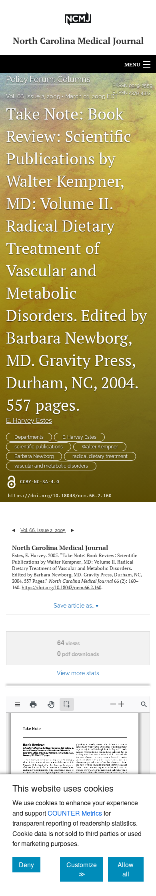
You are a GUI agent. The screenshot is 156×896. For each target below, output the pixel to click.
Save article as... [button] (76, 605)
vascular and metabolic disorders (51, 466)
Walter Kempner (100, 447)
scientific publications (38, 447)
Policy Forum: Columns (48, 79)
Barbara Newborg (34, 456)
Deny (29, 864)
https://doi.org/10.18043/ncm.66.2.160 (60, 495)
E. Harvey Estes (29, 420)
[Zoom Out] (113, 704)
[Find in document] (144, 704)
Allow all (131, 869)
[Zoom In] (121, 704)
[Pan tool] (51, 704)
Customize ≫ (84, 869)
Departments (29, 437)
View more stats (78, 673)
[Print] (33, 704)
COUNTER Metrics (75, 813)
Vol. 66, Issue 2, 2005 (33, 96)
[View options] (17, 704)
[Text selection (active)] (67, 704)
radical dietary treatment (100, 456)
